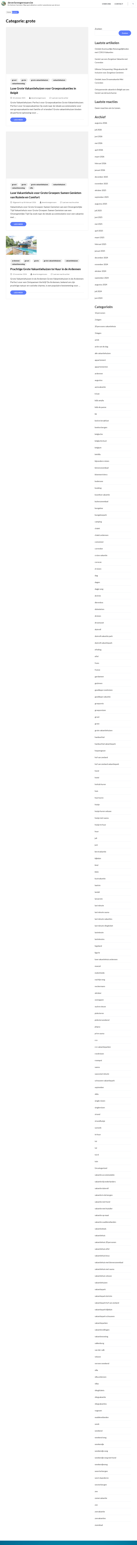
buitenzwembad (101, 501)
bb (96, 414)
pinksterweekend (102, 1020)
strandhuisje (100, 1121)
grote (24, 80)
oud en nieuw (100, 1006)
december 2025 (101, 177)
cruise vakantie (101, 555)
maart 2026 (99, 156)
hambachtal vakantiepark (105, 744)
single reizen (100, 1101)
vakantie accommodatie (105, 1175)
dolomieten (99, 609)
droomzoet (99, 622)
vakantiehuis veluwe (103, 1276)
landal (97, 892)
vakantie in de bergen (104, 1195)
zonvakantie (100, 1511)
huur (97, 831)
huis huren (99, 798)
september (99, 1087)
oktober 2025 (100, 190)
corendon (99, 548)
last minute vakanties (103, 919)
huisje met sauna (102, 818)
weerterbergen (101, 1471)
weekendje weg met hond (105, 1457)
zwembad (99, 1525)
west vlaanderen (102, 1478)
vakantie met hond (102, 1202)
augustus (98, 380)
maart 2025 (99, 237)
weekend (98, 1431)
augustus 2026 (101, 123)
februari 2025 (100, 244)
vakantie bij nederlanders (105, 1181)
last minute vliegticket (104, 925)
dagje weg (99, 589)
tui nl (97, 1154)
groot (14, 80)
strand (97, 1114)
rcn (96, 1040)
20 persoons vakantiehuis (105, 326)
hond (97, 771)
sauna (97, 1067)
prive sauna (99, 1033)
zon (96, 1505)
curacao (98, 562)
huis (96, 791)
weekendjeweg (101, 1464)
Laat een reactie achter (60, 98)
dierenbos (99, 602)
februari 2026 (100, 163)
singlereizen (100, 1107)
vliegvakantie (100, 1397)
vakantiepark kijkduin (103, 1309)
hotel (97, 777)
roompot (98, 1060)
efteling (98, 649)
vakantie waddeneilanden (105, 1222)
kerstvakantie (100, 851)
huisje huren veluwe (103, 811)
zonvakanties (100, 1518)
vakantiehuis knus (102, 1255)
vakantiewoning (18, 83)
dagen (97, 582)
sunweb (98, 1128)
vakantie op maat (102, 1215)
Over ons (106, 4)
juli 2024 (98, 291)
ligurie (97, 952)
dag (96, 575)
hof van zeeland (101, 757)
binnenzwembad (102, 468)
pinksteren (99, 1013)
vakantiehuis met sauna (104, 1269)
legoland (98, 946)
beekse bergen (101, 427)
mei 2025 (98, 224)
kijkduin (98, 858)
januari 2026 (100, 170)
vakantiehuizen (59, 80)
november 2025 (101, 183)
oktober (98, 993)
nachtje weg (100, 979)
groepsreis (99, 703)
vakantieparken (101, 1323)
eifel (96, 656)
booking (98, 488)
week (97, 1424)
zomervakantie (101, 1498)
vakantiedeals (100, 1229)
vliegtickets (99, 1390)
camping (98, 521)
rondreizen (99, 1053)
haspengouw (100, 750)
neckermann (100, 986)
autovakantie (100, 387)
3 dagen (98, 333)
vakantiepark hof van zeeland (107, 1303)
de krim (98, 596)
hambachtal (99, 737)
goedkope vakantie (103, 697)
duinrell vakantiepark (103, 643)
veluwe (98, 1356)
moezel (98, 966)
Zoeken (98, 28)
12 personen (100, 313)
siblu (97, 1094)
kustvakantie (100, 878)
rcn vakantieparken (103, 1047)
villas (97, 1383)
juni (96, 845)
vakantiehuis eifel (102, 1249)
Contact (119, 4)
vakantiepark (100, 1289)
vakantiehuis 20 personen (105, 1242)
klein (97, 872)
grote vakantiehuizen (39, 80)
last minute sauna (102, 912)
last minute (99, 905)
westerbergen (101, 1484)
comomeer (99, 542)
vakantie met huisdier (104, 1208)
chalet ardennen (101, 535)
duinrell (98, 629)
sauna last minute (102, 1074)
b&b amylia (99, 400)
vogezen (98, 1410)
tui (96, 1141)
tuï (96, 1148)
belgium (98, 447)
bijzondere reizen (102, 461)
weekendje (99, 1444)
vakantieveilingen (102, 1330)
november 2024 (101, 264)
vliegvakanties (101, 1404)
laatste (98, 885)
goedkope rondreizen (104, 690)
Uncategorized (101, 1168)
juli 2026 (98, 129)
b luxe (97, 394)
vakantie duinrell (102, 1188)
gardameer (99, 676)
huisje (97, 804)
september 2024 (102, 278)
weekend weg (100, 1437)
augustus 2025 (101, 204)
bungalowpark (101, 515)
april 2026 (99, 150)
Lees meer (18, 120)
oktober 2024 (100, 271)
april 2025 (99, 230)
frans (97, 663)
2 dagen (98, 319)
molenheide (100, 973)
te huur (98, 1134)
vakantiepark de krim (103, 1296)
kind (96, 865)
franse (97, 670)
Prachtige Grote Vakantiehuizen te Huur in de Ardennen (45, 269)
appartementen (101, 367)
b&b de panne (100, 407)
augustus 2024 (101, 284)
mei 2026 (98, 143)
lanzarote (99, 899)
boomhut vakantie (102, 495)
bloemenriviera (101, 474)
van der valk (100, 1350)
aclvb (97, 340)
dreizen (98, 616)
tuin (96, 1161)
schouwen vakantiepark (105, 1080)
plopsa (97, 1027)
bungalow (99, 508)
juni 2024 (98, 298)
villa (31, 188)
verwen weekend (102, 1363)
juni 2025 (98, 217)
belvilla (98, 454)
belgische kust (101, 441)
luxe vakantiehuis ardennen (106, 959)
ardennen (16, 261)
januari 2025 (100, 251)
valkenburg (99, 1343)
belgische (99, 434)
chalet (97, 528)
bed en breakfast (102, 420)
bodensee (99, 481)
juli (96, 838)
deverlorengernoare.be (20, 2)
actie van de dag (101, 346)
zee (96, 1491)
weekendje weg (101, 1451)
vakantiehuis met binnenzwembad (109, 1262)
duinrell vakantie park (104, 636)
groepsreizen (100, 710)
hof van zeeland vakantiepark (107, 764)
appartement (100, 360)
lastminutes (99, 939)
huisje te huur (100, 824)
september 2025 (102, 197)
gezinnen (98, 683)
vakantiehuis (100, 1235)
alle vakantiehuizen (103, 353)
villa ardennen (100, 1377)
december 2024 (101, 257)
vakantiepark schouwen (105, 1316)
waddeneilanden (102, 1417)
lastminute (99, 932)
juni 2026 (98, 136)
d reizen (98, 569)
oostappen (99, 1000)
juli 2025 (98, 210)
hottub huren (100, 784)
